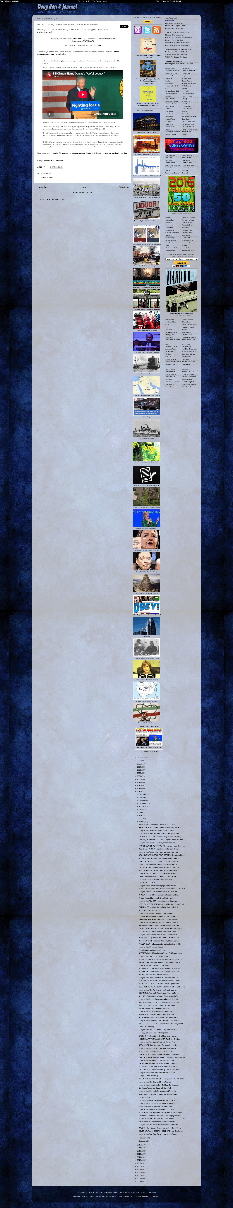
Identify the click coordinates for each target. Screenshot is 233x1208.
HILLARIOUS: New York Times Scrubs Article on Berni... (159, 993)
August (142, 806)
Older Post (124, 187)
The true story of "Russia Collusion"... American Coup (148, 81)
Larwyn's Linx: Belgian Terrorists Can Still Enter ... (157, 913)
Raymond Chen (170, 374)
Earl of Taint (169, 227)
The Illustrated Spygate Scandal (175, 25)
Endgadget (168, 379)
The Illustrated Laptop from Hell (175, 28)
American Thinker (171, 76)
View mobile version (82, 192)
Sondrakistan (186, 356)
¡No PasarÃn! (169, 351)
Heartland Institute (188, 327)
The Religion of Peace (172, 339)
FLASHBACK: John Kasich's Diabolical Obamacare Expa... (160, 971)
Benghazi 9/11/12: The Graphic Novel (92, 1)
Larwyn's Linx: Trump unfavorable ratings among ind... (158, 852)
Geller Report (169, 106)
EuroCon (168, 96)
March (141, 822)
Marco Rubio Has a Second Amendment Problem (157, 1122)
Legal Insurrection (188, 93)
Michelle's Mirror (170, 240)
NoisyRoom (186, 104)
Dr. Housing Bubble (188, 165)
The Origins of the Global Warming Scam (178, 37)
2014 (139, 1148)
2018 (139, 785)
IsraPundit (168, 329)
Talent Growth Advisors (189, 387)
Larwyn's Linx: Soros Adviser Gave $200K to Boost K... (158, 935)
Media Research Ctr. (188, 240)
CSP (166, 327)
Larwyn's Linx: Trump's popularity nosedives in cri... (157, 843)
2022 (139, 773)
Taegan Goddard (187, 222)
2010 (139, 1160)
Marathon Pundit (187, 346)
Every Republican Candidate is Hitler (152, 950)
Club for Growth (187, 163)
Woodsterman (170, 250)
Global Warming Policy (189, 324)
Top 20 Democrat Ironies (10, 1)
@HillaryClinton (108, 38)
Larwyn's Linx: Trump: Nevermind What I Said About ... (158, 830)
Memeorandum (187, 243)
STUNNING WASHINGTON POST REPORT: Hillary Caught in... (162, 855)
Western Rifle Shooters (189, 129)
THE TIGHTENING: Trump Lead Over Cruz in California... (159, 867)
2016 (139, 791)
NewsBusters (186, 248)
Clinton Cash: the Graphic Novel (168, 1)
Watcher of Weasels (188, 362)
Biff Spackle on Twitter (189, 374)
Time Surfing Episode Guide (174, 23)
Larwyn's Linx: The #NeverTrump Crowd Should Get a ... (159, 1125)
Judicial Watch (170, 163)
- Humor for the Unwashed (179, 64)
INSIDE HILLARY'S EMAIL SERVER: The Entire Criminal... (160, 1039)
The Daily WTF (170, 376)
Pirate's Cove (186, 106)
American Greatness (172, 71)
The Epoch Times (171, 93)
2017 (139, 788)
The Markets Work (188, 124)
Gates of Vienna (187, 81)
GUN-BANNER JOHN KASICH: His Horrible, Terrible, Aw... (160, 968)
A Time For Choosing (146, 1027)
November (143, 797)
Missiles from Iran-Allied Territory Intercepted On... (157, 1014)
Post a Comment (46, 177)
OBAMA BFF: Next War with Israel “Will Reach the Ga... (158, 1063)
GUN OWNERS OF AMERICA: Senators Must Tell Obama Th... (161, 981)
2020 (139, 779)
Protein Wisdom (187, 109)
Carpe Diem (186, 160)
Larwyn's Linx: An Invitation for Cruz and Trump (156, 965)
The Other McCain (188, 126)
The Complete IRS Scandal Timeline (177, 52)
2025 (139, 764)
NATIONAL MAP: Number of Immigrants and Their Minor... (160, 858)
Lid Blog (184, 99)
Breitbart (168, 81)
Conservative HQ (187, 73)
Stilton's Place (169, 245)
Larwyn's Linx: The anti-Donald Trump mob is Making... (159, 1030)
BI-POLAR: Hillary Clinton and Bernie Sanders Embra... (159, 895)
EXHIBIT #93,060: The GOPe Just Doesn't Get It (156, 1106)
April (141, 818)
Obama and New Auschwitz (174, 35)
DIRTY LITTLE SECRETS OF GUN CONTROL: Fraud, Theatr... (161, 1024)
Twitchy (167, 170)
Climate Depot (186, 322)
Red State (185, 111)
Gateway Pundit (170, 104)
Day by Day (169, 225)
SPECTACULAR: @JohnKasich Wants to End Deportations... (161, 953)
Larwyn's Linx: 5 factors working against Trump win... (158, 886)
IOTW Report (186, 86)
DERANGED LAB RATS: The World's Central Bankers (158, 919)
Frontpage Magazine (172, 101)
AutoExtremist (170, 371)
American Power (170, 349)
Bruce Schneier (170, 387)
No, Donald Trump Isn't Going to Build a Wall (155, 1088)
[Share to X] (56, 167)
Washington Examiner (172, 131)
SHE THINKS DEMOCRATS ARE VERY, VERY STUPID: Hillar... (162, 1079)
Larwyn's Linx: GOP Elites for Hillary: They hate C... (157, 1060)
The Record (169, 337)
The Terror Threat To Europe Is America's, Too (155, 879)
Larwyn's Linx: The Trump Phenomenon (153, 956)
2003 (139, 1181)
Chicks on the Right (188, 71)
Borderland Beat (170, 322)
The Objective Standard (189, 121)
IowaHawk (168, 235)
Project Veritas (170, 168)
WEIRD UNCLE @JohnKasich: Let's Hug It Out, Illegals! (159, 938)
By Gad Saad (148, 56)
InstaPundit (169, 114)
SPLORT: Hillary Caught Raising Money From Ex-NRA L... (160, 1128)
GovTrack (168, 160)
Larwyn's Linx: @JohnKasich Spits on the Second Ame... (159, 922)
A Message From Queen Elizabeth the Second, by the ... (159, 1094)
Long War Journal (171, 332)
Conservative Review (172, 86)
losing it (60, 61)
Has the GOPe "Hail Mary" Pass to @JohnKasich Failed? (159, 962)
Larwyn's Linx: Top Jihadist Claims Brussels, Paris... (157, 873)
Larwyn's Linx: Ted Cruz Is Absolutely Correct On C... (158, 1042)
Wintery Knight (186, 364)
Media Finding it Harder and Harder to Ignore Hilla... (158, 824)
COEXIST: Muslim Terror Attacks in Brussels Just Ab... (158, 916)
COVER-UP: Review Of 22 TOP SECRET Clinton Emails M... (161, 1131)
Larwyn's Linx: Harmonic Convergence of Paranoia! (157, 1091)
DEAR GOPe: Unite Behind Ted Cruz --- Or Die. (156, 1051)
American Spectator (171, 73)
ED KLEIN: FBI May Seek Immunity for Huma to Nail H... (159, 907)
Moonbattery (186, 101)
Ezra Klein (185, 227)
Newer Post (42, 187)
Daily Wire (185, 76)
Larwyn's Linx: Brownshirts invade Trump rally (155, 1011)
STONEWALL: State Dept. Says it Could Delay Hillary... (159, 1066)
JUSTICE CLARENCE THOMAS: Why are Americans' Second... (162, 846)
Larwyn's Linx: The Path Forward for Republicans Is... (158, 990)
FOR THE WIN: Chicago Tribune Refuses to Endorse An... (160, 1054)
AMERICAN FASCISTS (147, 883)
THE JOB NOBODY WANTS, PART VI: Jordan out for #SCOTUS (162, 1057)
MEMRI (184, 245)
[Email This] (51, 167)
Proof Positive (169, 243)
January (142, 1141)
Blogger (153, 1192)
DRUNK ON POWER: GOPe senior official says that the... (159, 984)
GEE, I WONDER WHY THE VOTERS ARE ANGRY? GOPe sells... (162, 987)
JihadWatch (186, 235)
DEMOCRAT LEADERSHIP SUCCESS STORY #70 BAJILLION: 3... (163, 1119)
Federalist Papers (187, 230)
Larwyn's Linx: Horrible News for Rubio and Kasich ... (158, 1048)
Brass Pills (168, 157)
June (141, 812)
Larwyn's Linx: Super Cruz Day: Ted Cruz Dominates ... (159, 1085)
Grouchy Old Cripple (172, 232)
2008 (139, 1166)
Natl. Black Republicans (189, 349)
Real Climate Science (189, 337)
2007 (139, 1169)
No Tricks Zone (187, 335)
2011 (139, 1157)
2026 (139, 761)
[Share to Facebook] (59, 167)
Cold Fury (168, 356)
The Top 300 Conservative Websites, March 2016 (157, 1100)
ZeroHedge (185, 173)
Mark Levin (169, 116)
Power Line (169, 124)
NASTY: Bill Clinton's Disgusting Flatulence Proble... (158, 1036)
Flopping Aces (186, 78)
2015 (139, 1145)
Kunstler (184, 88)
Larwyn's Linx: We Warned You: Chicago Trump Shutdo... (159, 1020)
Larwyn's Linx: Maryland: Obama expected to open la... (159, 864)
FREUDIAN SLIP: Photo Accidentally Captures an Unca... (159, 1070)
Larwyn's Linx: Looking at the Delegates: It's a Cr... (157, 1109)
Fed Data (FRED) (187, 168)
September (143, 803)
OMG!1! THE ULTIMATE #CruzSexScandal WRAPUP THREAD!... (162, 889)
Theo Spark (186, 359)
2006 (139, 1172)
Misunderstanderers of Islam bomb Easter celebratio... (158, 870)
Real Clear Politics (188, 250)
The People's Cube (171, 248)
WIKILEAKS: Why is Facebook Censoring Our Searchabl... (160, 944)
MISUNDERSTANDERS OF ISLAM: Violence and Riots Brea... (161, 959)
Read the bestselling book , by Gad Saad (148, 105)
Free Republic (170, 99)
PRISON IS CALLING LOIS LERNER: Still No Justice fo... (159, 925)
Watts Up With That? (188, 339)
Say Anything (186, 114)
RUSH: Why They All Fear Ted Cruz (151, 910)
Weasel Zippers (170, 134)
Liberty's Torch (187, 96)
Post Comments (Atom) (55, 199)
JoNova (184, 329)
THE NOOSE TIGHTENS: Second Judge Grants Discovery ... (161, 837)
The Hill (167, 129)
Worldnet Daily (186, 131)
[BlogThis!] (53, 167)
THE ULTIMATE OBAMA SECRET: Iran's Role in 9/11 (158, 876)
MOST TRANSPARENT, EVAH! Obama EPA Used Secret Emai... (162, 904)
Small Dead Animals (188, 354)
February (142, 1138)
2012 (139, 1154)
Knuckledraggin (170, 238)
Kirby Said (185, 91)
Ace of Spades (170, 68)
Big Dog (168, 354)
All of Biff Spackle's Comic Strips (149, 747)
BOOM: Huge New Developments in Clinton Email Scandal (160, 1112)
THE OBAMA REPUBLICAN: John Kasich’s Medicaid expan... (161, 928)
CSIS (167, 324)
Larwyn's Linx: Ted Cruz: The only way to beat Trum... (158, 1134)
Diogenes (168, 222)
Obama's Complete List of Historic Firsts (178, 49)
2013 (139, 1151)
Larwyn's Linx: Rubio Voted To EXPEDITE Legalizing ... (159, 1103)
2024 (139, 767)
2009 (139, 1163)
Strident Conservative (189, 116)
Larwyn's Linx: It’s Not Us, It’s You (151, 947)
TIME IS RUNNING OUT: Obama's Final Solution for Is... (159, 861)
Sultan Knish (186, 119)
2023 (139, 770)
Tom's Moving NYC (188, 382)
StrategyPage (169, 335)
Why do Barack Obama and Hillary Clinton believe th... (158, 898)
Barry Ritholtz (186, 157)
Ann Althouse (186, 68)
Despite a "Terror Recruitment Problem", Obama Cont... (159, 941)
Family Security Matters (173, 362)
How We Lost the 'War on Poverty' (176, 54)
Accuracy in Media (188, 220)
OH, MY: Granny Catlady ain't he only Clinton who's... (158, 932)
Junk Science (186, 332)
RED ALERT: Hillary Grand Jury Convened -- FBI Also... (159, 1045)
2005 (139, 1175)
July (140, 809)
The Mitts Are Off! (145, 1097)
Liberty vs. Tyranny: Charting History (177, 32)
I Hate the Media (187, 232)
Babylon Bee (169, 220)
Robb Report (169, 384)
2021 (139, 776)
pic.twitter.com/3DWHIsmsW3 (82, 41)
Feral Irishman (170, 230)
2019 (139, 782)
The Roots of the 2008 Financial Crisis (177, 45)
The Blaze (168, 78)
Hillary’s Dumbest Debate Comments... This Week (157, 1005)
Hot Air (167, 109)
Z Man (184, 134)
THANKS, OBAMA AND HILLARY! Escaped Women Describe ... (162, 840)
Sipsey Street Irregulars (189, 351)
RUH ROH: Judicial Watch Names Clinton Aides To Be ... (159, 996)
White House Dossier (172, 173)
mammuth (136, 1192)
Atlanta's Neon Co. (188, 371)
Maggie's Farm (170, 364)
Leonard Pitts (186, 238)
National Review (170, 119)
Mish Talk (185, 170)
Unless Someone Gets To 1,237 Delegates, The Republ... (159, 1002)
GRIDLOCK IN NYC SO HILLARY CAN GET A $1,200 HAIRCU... (162, 827)
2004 (139, 1178)
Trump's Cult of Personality (148, 1076)
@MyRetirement (187, 379)
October (142, 800)
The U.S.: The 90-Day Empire (174, 40)
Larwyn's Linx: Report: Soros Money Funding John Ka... (159, 999)
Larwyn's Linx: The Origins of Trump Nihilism (155, 1082)
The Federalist (170, 126)
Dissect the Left (170, 359)
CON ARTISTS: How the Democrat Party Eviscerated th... (159, 833)
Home (83, 187)
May (141, 815)
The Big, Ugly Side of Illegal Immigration (153, 1033)
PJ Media (168, 121)
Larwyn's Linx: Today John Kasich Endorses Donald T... (159, 978)
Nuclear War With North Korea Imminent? (154, 1008)
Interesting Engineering (172, 382)
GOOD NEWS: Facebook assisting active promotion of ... (159, 1017)
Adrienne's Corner (171, 346)
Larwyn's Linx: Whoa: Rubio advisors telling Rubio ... (158, 1073)
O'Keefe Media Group (172, 165)
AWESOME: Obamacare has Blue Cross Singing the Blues (160, 1116)
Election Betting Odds (172, 91)
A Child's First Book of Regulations (176, 57)
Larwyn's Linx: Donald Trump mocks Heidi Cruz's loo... (158, 892)
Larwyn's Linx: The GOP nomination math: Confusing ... (159, 901)
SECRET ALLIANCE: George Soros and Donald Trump (159, 849)
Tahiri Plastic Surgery (189, 384)
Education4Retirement (189, 376)
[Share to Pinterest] (61, 167)
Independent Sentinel (189, 83)
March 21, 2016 (95, 45)
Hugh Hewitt (169, 111)
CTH (167, 88)
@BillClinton (78, 38)
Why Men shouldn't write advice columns (153, 974)
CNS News (169, 83)
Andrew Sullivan (187, 225)
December (143, 794)
